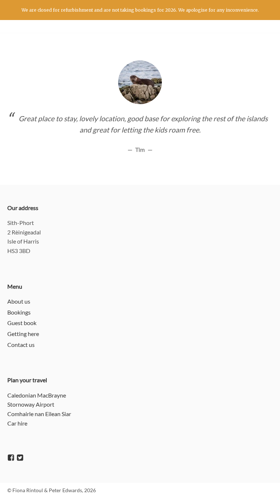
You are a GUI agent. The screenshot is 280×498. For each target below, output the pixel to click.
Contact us (21, 344)
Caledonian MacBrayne (36, 395)
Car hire (17, 423)
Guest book (21, 322)
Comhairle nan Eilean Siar (39, 413)
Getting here (23, 333)
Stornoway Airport (30, 404)
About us (18, 301)
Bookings (19, 312)
